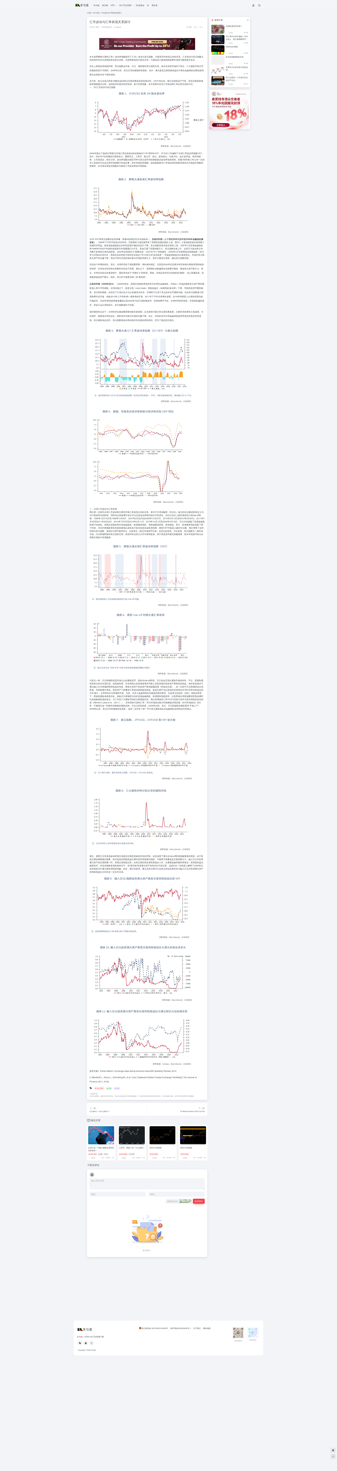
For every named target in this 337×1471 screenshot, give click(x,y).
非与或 (96, 5)
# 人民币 (131, 1154)
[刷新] (248, 20)
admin (118, 27)
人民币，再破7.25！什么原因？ (132, 1147)
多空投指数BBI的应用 (234, 57)
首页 (90, 13)
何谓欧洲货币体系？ (234, 26)
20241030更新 (156, 1147)
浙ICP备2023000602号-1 (180, 1328)
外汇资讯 (96, 13)
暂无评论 (94, 1165)
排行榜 (105, 5)
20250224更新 (232, 46)
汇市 (134, 56)
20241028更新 (186, 1147)
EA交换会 (140, 5)
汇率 (110, 56)
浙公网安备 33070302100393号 (155, 1328)
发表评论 (199, 1201)
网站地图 (206, 1328)
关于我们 (197, 1328)
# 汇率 (117, 1088)
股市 (177, 242)
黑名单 (155, 5)
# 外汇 (106, 1154)
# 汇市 (109, 1088)
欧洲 (126, 296)
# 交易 (100, 1154)
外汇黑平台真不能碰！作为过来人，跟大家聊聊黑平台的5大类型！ (237, 39)
